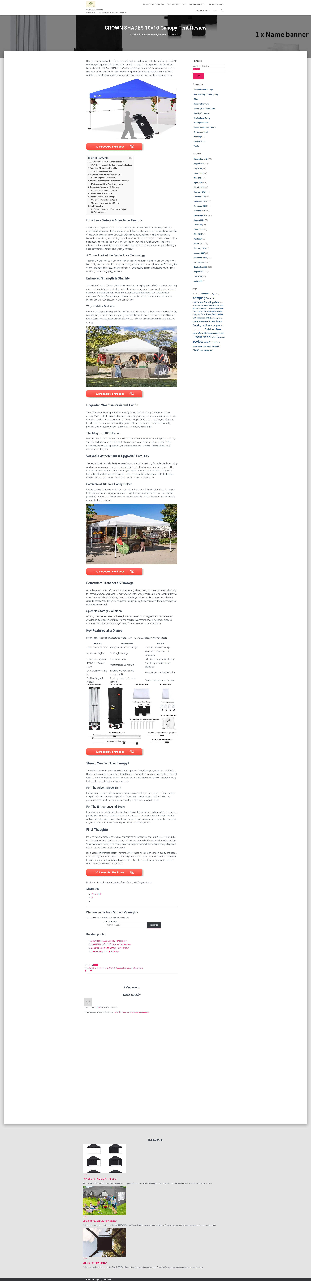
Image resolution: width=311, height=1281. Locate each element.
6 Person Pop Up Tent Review (105, 951)
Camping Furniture (196, 4)
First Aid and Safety (202, 118)
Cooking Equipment (201, 113)
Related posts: (100, 212)
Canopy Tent (102, 968)
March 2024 (198, 244)
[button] (205, 4)
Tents (95, 965)
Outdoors (196, 333)
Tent (213, 346)
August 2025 (199, 164)
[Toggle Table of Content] (129, 158)
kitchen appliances (217, 318)
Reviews (206, 342)
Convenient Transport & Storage (104, 187)
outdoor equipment (127, 968)
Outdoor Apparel (216, 4)
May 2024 (198, 234)
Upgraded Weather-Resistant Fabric (106, 174)
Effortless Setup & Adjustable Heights (107, 162)
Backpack (204, 294)
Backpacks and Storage (176, 4)
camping (199, 298)
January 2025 (199, 197)
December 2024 (200, 201)
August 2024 (199, 220)
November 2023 (200, 258)
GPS (194, 318)
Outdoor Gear (213, 329)
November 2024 (200, 206)
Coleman (204, 306)
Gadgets (196, 314)
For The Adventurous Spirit (105, 200)
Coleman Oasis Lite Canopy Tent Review (110, 948)
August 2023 (199, 272)
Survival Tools (202, 10)
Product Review (201, 336)
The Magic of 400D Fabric (104, 178)
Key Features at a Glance (101, 193)
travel (201, 350)
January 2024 (199, 253)
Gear (209, 314)
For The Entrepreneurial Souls (106, 203)
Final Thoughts (96, 206)
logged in (98, 1007)
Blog (215, 10)
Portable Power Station (215, 333)
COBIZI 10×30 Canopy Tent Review (100, 1221)
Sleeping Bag (214, 342)
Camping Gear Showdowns (153, 4)
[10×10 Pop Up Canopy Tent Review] (104, 1159)
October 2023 (199, 262)
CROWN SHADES (113, 968)
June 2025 (198, 173)
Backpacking (214, 294)
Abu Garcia (196, 294)
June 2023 (198, 281)
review (198, 342)
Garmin (204, 314)
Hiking (208, 318)
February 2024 (200, 248)
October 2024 (199, 211)
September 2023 (200, 267)
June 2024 (198, 230)
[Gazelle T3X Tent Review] (104, 1242)
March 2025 (198, 187)
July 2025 (198, 169)
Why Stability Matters (103, 171)
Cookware (202, 308)
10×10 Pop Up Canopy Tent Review (100, 1179)
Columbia (211, 306)
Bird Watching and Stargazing (206, 95)
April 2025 (198, 183)
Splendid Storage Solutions (105, 190)
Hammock (201, 318)
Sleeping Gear (199, 137)
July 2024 (198, 225)
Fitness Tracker (198, 311)
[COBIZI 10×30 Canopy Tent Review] (104, 1200)
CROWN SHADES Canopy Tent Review (109, 941)
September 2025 (200, 159)
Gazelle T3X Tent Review (95, 1263)
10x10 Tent (93, 968)
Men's (203, 321)
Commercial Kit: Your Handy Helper (108, 184)
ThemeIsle (107, 1280)
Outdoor (209, 321)
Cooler (208, 308)
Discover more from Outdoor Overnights (110, 209)
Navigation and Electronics (205, 127)
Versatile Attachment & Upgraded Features (109, 181)
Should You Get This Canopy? (103, 197)
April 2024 (198, 239)
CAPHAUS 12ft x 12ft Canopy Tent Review (111, 944)
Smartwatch (197, 347)
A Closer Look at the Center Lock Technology (113, 165)
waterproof (208, 350)
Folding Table (207, 311)
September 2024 (200, 215)
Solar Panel (207, 347)
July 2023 (198, 276)
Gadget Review (217, 311)
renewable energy (218, 337)
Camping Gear (212, 302)
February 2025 (200, 192)
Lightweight (197, 321)
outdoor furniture (198, 330)
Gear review (218, 314)
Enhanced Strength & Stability (103, 168)
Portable (203, 333)
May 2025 (198, 178)
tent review (139, 968)
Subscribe (154, 925)
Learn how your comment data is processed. (132, 1012)
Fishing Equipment (201, 123)
